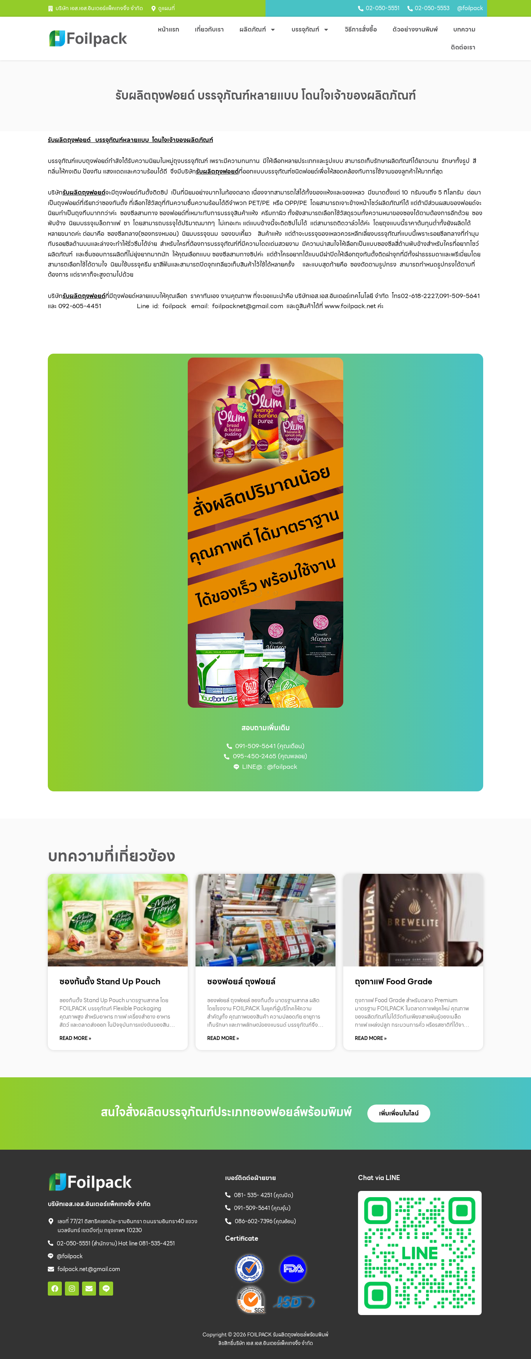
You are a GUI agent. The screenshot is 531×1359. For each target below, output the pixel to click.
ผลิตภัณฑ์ (252, 29)
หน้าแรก (168, 29)
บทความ (464, 29)
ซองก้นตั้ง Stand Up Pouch (110, 981)
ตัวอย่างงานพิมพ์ (415, 29)
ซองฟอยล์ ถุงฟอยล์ (241, 981)
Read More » (75, 1038)
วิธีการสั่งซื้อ (361, 29)
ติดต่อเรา (463, 47)
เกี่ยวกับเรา (209, 29)
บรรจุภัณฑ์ (305, 29)
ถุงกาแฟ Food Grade (393, 981)
